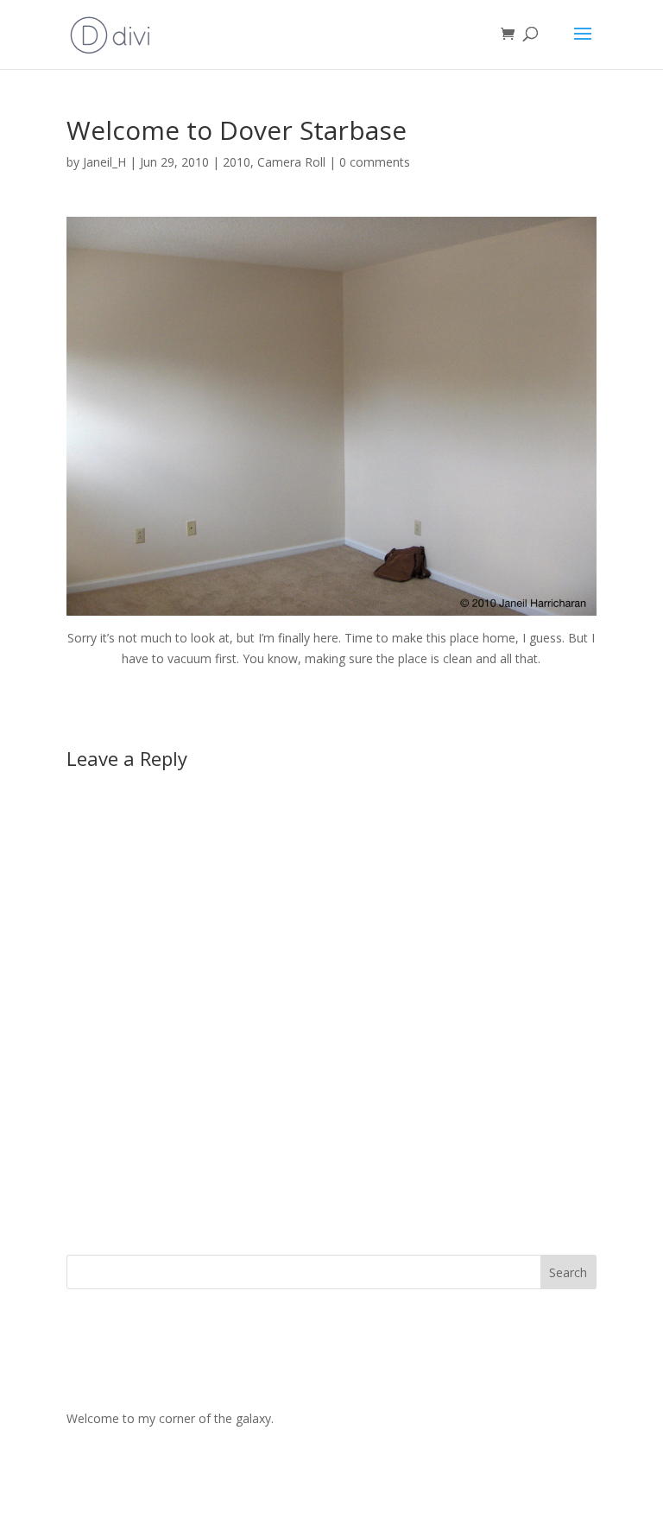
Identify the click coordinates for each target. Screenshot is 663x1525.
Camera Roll (291, 162)
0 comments (374, 162)
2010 (236, 162)
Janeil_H (104, 162)
